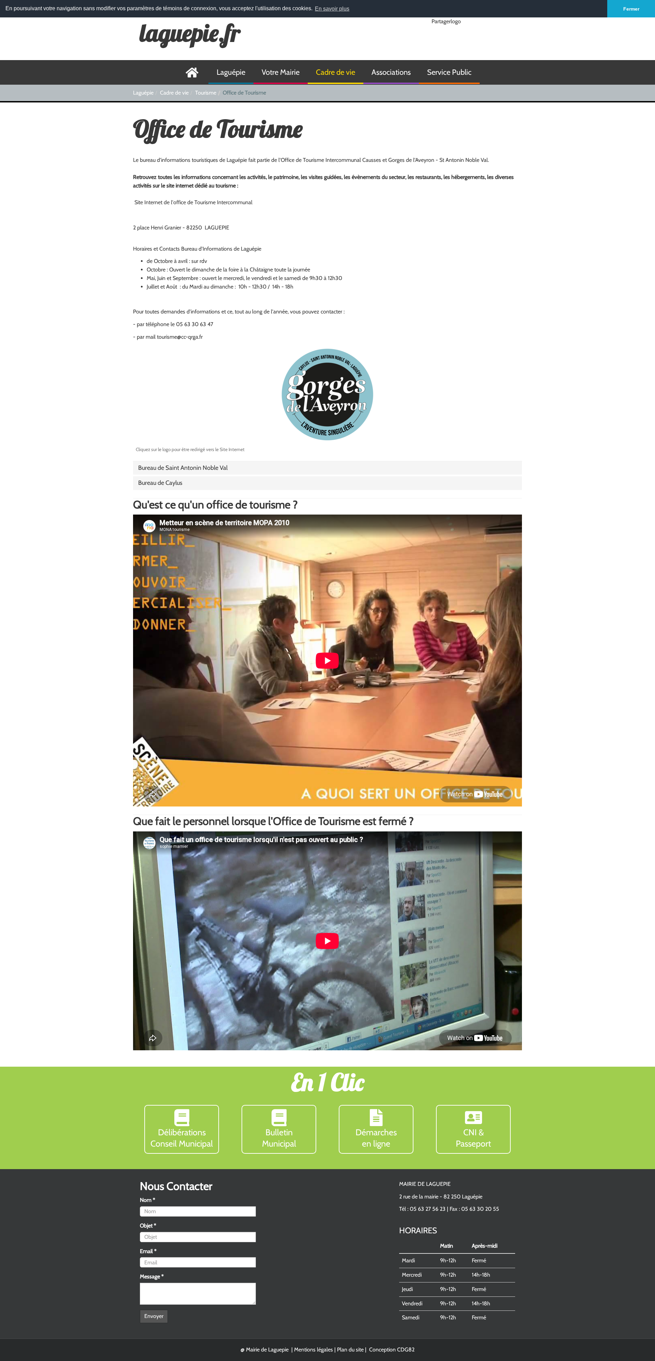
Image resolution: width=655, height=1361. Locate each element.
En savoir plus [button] (332, 9)
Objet (148, 1225)
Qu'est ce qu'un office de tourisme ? (215, 504)
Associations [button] (391, 72)
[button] (183, 468)
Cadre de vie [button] (335, 72)
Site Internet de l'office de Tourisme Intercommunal (193, 202)
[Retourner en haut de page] (633, 1339)
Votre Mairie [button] (281, 72)
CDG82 (405, 1349)
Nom (147, 1200)
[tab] (327, 468)
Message (152, 1276)
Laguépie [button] (231, 72)
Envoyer (153, 1316)
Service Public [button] (449, 72)
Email (148, 1251)
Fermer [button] (631, 9)
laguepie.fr (190, 33)
